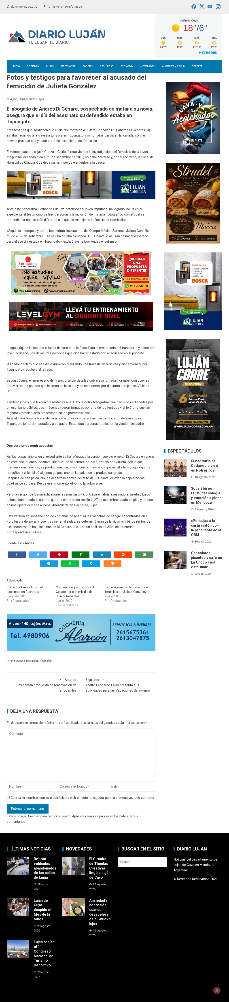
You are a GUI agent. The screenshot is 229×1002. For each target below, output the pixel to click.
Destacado (32, 660)
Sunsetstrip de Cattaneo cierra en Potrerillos (204, 465)
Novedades (148, 66)
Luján (50, 66)
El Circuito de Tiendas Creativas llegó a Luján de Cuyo (99, 868)
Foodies (88, 66)
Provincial (68, 66)
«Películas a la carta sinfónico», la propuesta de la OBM (206, 528)
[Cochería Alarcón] (81, 632)
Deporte (197, 66)
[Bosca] (193, 291)
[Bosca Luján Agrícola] (81, 184)
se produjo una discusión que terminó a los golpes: (79, 467)
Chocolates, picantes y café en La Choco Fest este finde (206, 560)
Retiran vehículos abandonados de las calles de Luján (45, 868)
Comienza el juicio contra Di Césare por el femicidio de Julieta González (75, 591)
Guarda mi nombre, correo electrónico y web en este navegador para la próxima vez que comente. (83, 798)
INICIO (16, 66)
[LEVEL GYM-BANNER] (81, 316)
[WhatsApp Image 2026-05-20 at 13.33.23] (193, 203)
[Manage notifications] (217, 990)
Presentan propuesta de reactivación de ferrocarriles (47, 685)
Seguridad (106, 66)
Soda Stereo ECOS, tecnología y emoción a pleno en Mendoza (206, 495)
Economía (127, 66)
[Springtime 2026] (81, 273)
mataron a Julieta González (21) (93, 130)
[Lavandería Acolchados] (193, 118)
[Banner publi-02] (193, 389)
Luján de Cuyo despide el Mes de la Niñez (42, 909)
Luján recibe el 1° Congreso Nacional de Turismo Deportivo (44, 953)
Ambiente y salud (173, 66)
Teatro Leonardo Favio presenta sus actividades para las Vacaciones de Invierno (118, 685)
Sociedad (33, 66)
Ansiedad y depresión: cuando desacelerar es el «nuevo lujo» (100, 912)
